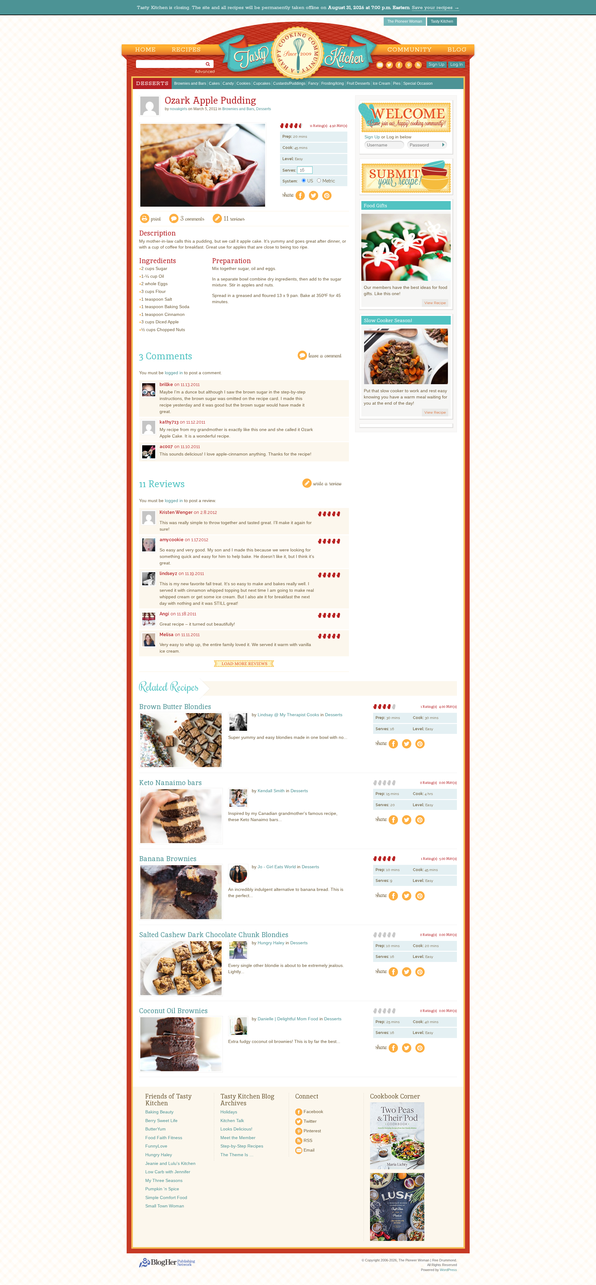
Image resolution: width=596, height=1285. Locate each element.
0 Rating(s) (428, 782)
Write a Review (328, 483)
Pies (396, 83)
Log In (456, 64)
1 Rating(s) (429, 706)
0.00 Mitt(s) (448, 782)
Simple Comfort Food (166, 1197)
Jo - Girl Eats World (277, 866)
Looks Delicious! (236, 1128)
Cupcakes (261, 83)
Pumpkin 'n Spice (162, 1188)
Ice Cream (381, 83)
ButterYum (155, 1128)
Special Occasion (418, 83)
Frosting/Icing (332, 83)
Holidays (228, 1111)
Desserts (152, 83)
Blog (457, 50)
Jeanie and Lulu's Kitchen (170, 1163)
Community (409, 50)
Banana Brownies (167, 859)
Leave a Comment (325, 355)
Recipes (186, 50)
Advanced (205, 72)
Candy (228, 83)
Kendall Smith (271, 790)
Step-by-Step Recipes (241, 1145)
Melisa (167, 634)
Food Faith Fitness (163, 1137)
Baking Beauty (159, 1111)
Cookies (244, 83)
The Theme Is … (237, 1154)
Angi (164, 613)
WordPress (448, 1270)
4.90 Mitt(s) (338, 126)
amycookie (171, 539)
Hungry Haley (271, 942)
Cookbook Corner (395, 1096)
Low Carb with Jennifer (167, 1171)
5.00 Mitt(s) (448, 858)
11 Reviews (234, 218)
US (310, 180)
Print (156, 218)
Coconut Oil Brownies (173, 1011)
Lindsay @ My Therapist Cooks (288, 714)
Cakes (214, 83)
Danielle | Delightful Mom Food (288, 1018)
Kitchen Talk (232, 1120)
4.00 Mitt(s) (448, 706)
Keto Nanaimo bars (170, 783)
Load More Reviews (244, 663)
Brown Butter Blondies (175, 706)
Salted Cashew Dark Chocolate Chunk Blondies (213, 935)
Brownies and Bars (190, 83)
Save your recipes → (435, 8)
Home (145, 50)
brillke (166, 384)
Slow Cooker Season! (388, 320)
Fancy (313, 83)
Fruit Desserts (358, 83)
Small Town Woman (164, 1205)
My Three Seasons (164, 1180)
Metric (329, 180)
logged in (174, 372)
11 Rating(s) (318, 126)
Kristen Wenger (176, 512)
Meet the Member (237, 1137)
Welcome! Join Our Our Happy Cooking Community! (404, 117)
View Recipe (435, 303)
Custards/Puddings (289, 83)
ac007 (166, 446)
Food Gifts (375, 205)
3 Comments (192, 218)
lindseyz (168, 573)
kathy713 (169, 422)
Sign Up (437, 64)
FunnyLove (156, 1145)
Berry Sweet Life (161, 1120)
